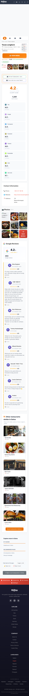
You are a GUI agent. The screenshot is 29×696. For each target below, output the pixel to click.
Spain (14, 618)
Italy (14, 613)
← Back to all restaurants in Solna (14, 573)
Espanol (14, 663)
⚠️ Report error (7, 566)
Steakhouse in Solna (8, 545)
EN (16, 2)
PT (27, 2)
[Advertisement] (14, 20)
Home (3, 41)
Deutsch (14, 669)
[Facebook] (10, 600)
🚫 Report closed (17, 566)
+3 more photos (23, 234)
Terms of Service (14, 645)
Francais (14, 666)
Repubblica (3, 681)
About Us (14, 637)
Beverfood (24, 681)
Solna (6, 41)
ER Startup (16, 684)
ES (19, 2)
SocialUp (21, 684)
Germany (14, 621)
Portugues (14, 672)
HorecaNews (17, 681)
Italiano (14, 658)
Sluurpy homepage (8, 555)
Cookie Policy (14, 648)
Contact (14, 639)
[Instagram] (14, 600)
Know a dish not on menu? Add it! (15, 80)
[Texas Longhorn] (4, 66)
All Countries (15, 610)
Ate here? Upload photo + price (15, 76)
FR (22, 2)
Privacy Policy (14, 642)
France (14, 615)
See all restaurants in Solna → (14, 529)
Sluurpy (14, 627)
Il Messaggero (10, 681)
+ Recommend (5, 61)
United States (14, 624)
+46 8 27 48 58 (18, 191)
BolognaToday (8, 684)
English (14, 661)
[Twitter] (18, 600)
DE (24, 2)
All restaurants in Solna (9, 553)
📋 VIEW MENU (14, 55)
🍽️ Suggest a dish (20, 563)
